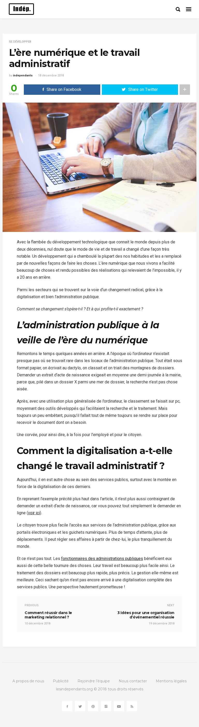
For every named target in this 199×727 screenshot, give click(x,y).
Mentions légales (171, 681)
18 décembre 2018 (51, 75)
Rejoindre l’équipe (93, 681)
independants (23, 75)
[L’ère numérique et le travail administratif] (99, 166)
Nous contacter (133, 681)
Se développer (20, 41)
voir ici (34, 512)
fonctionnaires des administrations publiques (102, 558)
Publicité (61, 681)
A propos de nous (28, 681)
